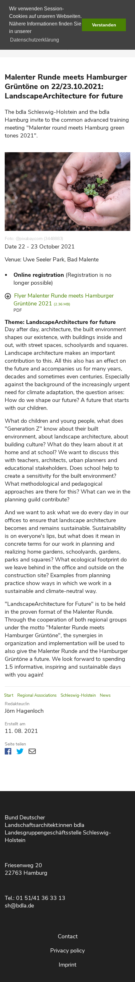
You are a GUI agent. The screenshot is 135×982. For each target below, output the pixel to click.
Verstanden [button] (104, 24)
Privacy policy (67, 950)
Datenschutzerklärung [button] (34, 39)
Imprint (67, 964)
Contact (68, 936)
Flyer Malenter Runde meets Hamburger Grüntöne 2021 (64, 299)
